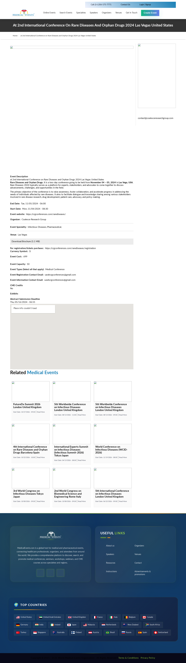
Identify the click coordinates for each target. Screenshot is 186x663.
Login (142, 5)
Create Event (150, 13)
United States (26, 617)
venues (118, 13)
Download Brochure (21, 241)
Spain (145, 632)
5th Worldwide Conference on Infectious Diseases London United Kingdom (70, 407)
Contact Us (125, 5)
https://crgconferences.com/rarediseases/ (46, 214)
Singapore (42, 632)
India (41, 625)
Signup (148, 5)
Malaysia (91, 625)
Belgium (132, 617)
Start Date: (24, 412)
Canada (150, 617)
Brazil (112, 632)
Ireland (57, 625)
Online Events (49, 13)
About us (110, 547)
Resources (110, 564)
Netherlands (111, 625)
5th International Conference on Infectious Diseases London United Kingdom (112, 494)
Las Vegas (22, 235)
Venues (138, 555)
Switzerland (163, 632)
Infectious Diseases (37, 227)
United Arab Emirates (52, 617)
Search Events (66, 13)
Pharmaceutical (54, 227)
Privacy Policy (148, 658)
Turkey (23, 632)
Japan (74, 625)
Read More (41, 412)
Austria (96, 632)
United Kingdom (79, 617)
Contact (138, 564)
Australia (60, 632)
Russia (128, 632)
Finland (79, 632)
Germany (24, 625)
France (100, 617)
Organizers (106, 13)
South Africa (155, 625)
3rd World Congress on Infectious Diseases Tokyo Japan (28, 494)
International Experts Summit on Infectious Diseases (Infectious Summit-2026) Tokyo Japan (71, 451)
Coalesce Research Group (34, 219)
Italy (116, 617)
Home (14, 36)
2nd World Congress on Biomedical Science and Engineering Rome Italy (68, 494)
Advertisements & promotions (143, 574)
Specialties (81, 13)
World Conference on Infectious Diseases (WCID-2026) (111, 450)
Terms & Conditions (128, 658)
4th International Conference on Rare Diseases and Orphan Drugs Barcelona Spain (30, 450)
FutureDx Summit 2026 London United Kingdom (27, 406)
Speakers (94, 13)
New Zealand (133, 625)
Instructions (111, 573)
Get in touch (131, 13)
